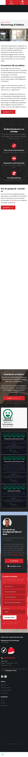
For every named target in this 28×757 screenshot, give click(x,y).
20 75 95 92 (13, 200)
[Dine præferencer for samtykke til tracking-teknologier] (2, 754)
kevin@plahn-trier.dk (17, 555)
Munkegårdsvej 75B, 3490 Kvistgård (10, 640)
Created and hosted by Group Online (14, 744)
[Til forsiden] (14, 8)
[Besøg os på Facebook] (2, 676)
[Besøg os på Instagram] (5, 676)
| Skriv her (8, 112)
